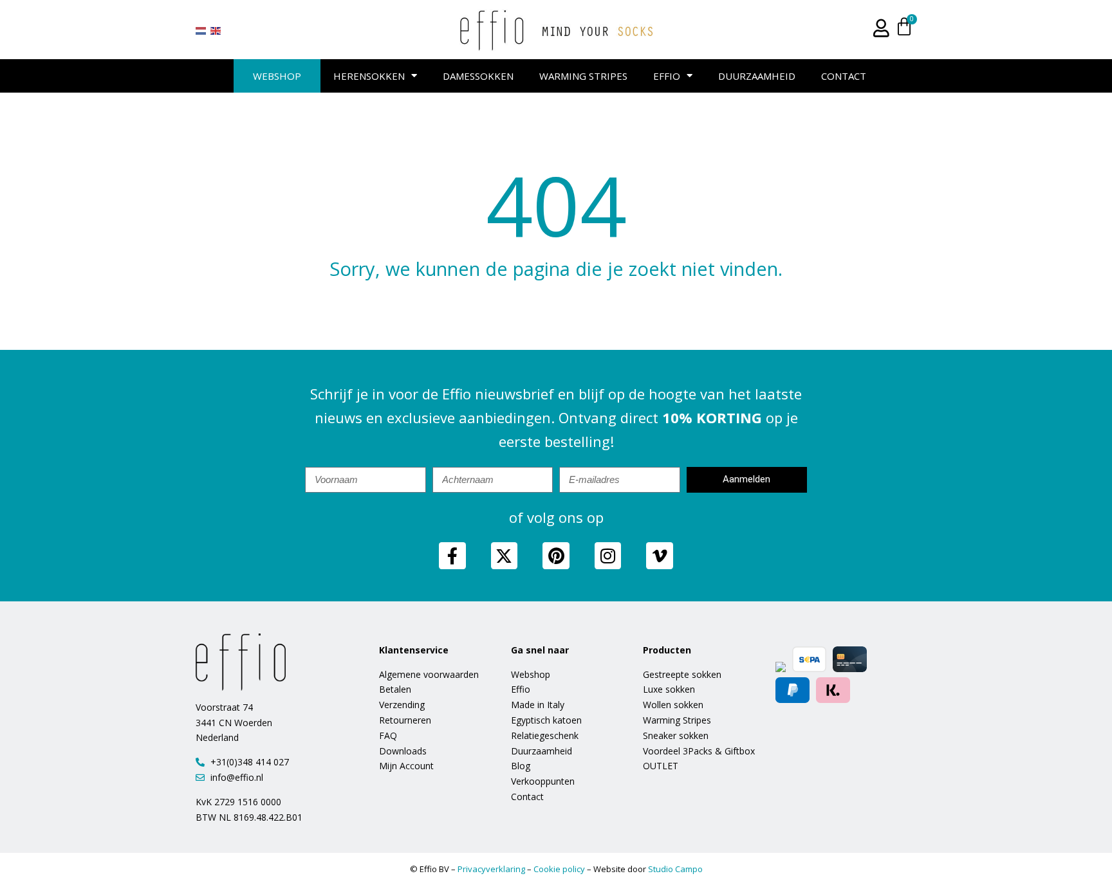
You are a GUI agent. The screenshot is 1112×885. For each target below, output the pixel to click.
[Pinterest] (556, 555)
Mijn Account (406, 766)
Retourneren (405, 720)
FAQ (388, 735)
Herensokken (369, 75)
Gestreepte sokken (682, 674)
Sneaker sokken (676, 735)
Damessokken (478, 75)
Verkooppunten (543, 781)
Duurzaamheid (756, 75)
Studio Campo (675, 869)
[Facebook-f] (452, 555)
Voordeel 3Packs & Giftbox (699, 751)
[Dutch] (201, 30)
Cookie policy (559, 869)
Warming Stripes (583, 75)
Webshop (277, 75)
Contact (843, 75)
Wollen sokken (673, 704)
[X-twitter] (504, 555)
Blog (520, 766)
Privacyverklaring (491, 869)
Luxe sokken (669, 689)
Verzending (402, 704)
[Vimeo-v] (659, 555)
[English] (216, 30)
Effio (666, 75)
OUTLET (660, 766)
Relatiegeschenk (545, 735)
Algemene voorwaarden (429, 674)
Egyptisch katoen (546, 720)
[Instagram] (608, 555)
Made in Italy (537, 704)
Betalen (395, 689)
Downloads (403, 751)
